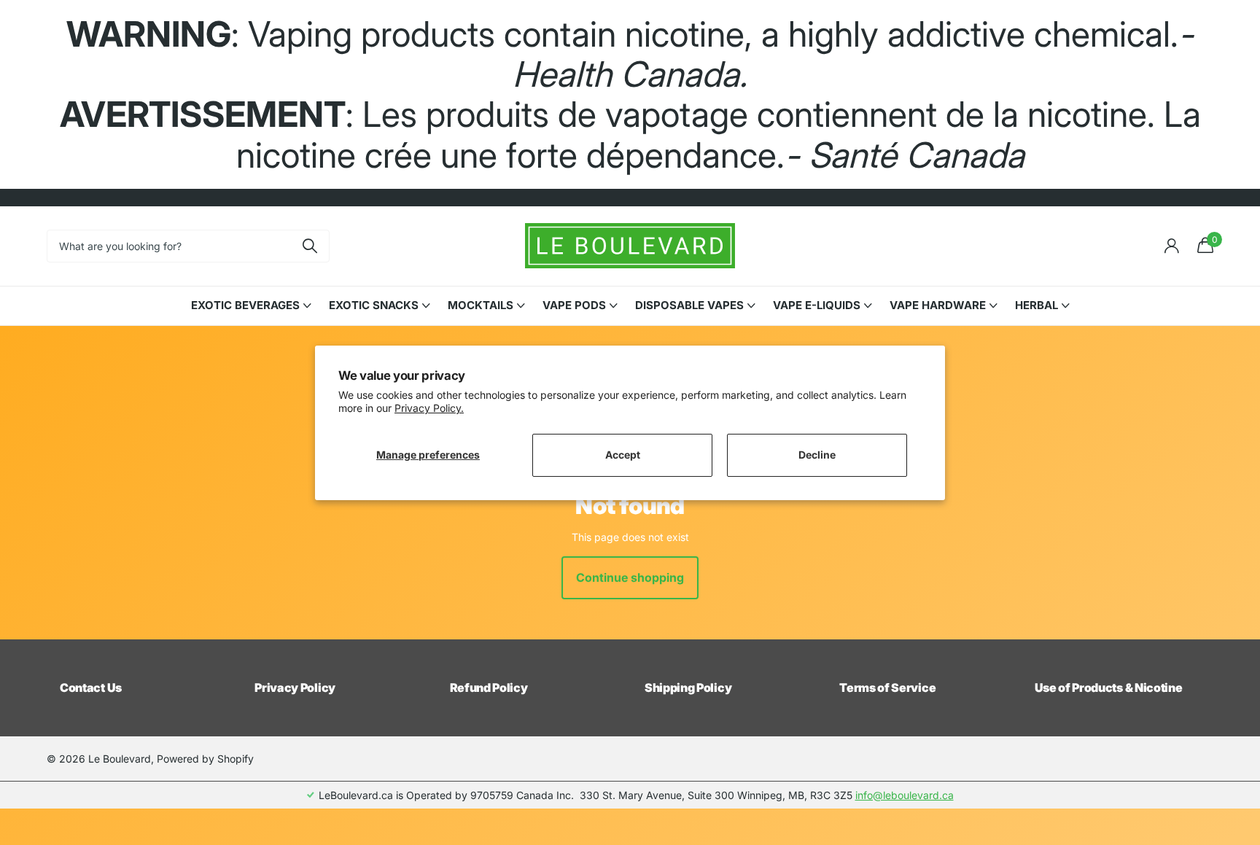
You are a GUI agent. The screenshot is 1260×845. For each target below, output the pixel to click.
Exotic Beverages (245, 305)
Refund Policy (489, 687)
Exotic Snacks (374, 305)
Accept (622, 454)
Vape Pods (574, 305)
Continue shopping (630, 577)
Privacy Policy (294, 687)
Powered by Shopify (205, 758)
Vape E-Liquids (816, 305)
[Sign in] (1171, 246)
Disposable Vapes (689, 305)
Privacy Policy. (429, 408)
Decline (817, 454)
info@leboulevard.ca (904, 795)
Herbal (1036, 305)
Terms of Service (887, 687)
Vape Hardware (938, 305)
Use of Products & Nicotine (1109, 687)
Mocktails (480, 305)
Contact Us (91, 687)
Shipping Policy (688, 687)
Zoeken (309, 246)
